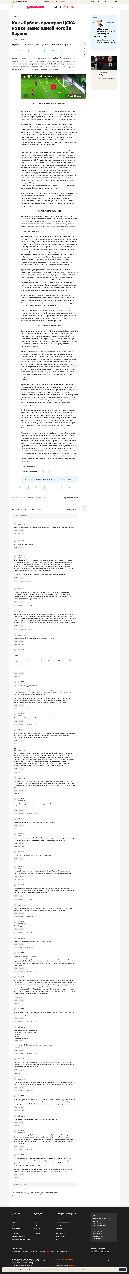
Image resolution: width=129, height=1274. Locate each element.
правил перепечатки (73, 1265)
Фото (35, 1225)
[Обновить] (84, 507)
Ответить (17, 533)
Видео (35, 1222)
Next (115, 48)
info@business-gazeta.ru (99, 1225)
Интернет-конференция (62, 1219)
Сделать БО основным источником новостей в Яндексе (49, 479)
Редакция (15, 1233)
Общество (16, 16)
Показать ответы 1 (20, 605)
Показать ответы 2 (20, 581)
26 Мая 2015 (15, 39)
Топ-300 (58, 1239)
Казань (14, 7)
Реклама (37, 1233)
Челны (88, 2)
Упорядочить (72, 510)
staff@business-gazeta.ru (100, 1238)
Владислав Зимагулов (28, 466)
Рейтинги (58, 1225)
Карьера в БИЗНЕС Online (19, 1236)
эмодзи (21, 530)
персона (95, 17)
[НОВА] (35, 7)
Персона (14, 1222)
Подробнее (86, 1269)
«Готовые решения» (107, 24)
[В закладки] (84, 49)
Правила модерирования (19, 1196)
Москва (100, 2)
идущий (20, 748)
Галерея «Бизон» (60, 1236)
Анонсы (36, 1219)
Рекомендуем (97, 72)
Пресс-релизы (16, 1228)
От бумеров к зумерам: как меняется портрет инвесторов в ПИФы (103, 77)
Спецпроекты (60, 1233)
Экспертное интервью (66, 1214)
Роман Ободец (105, 22)
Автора (38, 510)
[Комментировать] (84, 43)
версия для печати (72, 497)
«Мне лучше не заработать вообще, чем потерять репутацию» (103, 32)
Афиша (14, 1219)
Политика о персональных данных (64, 1259)
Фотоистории (38, 1228)
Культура (38, 1214)
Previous (93, 48)
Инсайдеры (59, 1228)
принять (122, 1270)
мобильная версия (62, 1251)
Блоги (13, 1225)
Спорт (17, 1214)
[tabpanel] (104, 31)
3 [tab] (104, 48)
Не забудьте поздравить (63, 1222)
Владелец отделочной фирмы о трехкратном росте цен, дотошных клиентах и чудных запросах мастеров (104, 40)
